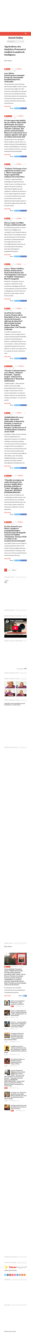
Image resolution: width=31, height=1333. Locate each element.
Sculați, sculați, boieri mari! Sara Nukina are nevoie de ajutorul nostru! (19, 1107)
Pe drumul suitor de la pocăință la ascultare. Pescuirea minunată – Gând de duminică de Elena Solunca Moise (14, 1036)
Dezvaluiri (8, 475)
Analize (8, 966)
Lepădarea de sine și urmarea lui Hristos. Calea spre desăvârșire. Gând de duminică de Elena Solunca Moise (15, 1049)
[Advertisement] (15, 15)
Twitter (17, 108)
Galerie (8, 69)
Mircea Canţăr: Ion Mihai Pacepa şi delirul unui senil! (15, 224)
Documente (9, 366)
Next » (14, 570)
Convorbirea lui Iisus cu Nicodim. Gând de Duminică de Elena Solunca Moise (18, 1061)
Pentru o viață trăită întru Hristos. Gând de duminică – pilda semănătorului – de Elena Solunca (18, 1013)
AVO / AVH (8, 116)
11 (11, 414)
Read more (7, 106)
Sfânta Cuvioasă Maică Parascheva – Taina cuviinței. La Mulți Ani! (17, 1002)
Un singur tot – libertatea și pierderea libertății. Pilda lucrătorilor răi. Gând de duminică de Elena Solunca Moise (15, 1095)
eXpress (19, 69)
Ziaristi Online (15, 37)
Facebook (24, 108)
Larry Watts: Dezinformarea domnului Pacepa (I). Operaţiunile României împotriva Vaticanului (14, 77)
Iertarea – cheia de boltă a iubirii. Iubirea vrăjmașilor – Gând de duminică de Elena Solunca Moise (18, 1024)
